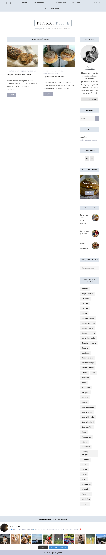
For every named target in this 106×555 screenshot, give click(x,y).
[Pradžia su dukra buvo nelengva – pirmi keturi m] (5, 539)
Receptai (33, 71)
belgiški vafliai (87, 293)
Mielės (84, 373)
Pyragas (85, 397)
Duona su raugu (88, 318)
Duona (84, 313)
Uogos (84, 479)
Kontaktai (55, 8)
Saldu (84, 432)
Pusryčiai (85, 392)
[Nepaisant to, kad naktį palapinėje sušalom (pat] (58, 539)
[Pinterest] (6, 3)
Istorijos (76, 3)
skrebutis (85, 459)
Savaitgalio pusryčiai (86, 453)
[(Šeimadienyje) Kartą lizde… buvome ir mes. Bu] (69, 539)
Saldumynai (86, 437)
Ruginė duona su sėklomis (19, 74)
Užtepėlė (85, 489)
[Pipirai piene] (53, 24)
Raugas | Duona (22, 71)
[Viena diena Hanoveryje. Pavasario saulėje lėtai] (101, 539)
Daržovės (85, 298)
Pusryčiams (11, 71)
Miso (94, 373)
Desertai (85, 303)
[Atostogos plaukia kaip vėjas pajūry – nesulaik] (47, 539)
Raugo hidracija (88, 417)
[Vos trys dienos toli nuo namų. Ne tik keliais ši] (37, 539)
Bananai (85, 289)
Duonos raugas (87, 328)
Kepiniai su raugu (89, 343)
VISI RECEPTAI (39, 3)
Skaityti (11, 94)
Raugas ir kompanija (58, 3)
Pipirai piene (56, 552)
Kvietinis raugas (88, 363)
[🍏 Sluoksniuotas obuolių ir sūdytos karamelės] (15, 539)
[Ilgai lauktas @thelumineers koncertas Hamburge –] (90, 539)
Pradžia (25, 3)
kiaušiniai (85, 353)
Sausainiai (86, 447)
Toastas (84, 469)
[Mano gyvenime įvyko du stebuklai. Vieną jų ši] (80, 539)
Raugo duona (87, 412)
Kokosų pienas (87, 358)
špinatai (85, 504)
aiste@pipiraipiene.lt (88, 140)
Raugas (84, 402)
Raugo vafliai (87, 427)
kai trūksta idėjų (88, 338)
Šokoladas (86, 499)
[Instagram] (10, 3)
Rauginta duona (88, 407)
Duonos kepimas (88, 323)
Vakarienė (86, 494)
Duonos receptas (88, 333)
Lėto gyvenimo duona (53, 76)
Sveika (84, 464)
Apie (44, 8)
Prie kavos (86, 387)
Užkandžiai (86, 484)
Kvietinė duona (88, 368)
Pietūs (84, 382)
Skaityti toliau (89, 99)
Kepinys (85, 348)
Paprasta (85, 377)
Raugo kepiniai (88, 422)
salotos (84, 442)
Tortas (84, 474)
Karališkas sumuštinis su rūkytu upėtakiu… (85, 245)
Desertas (85, 308)
